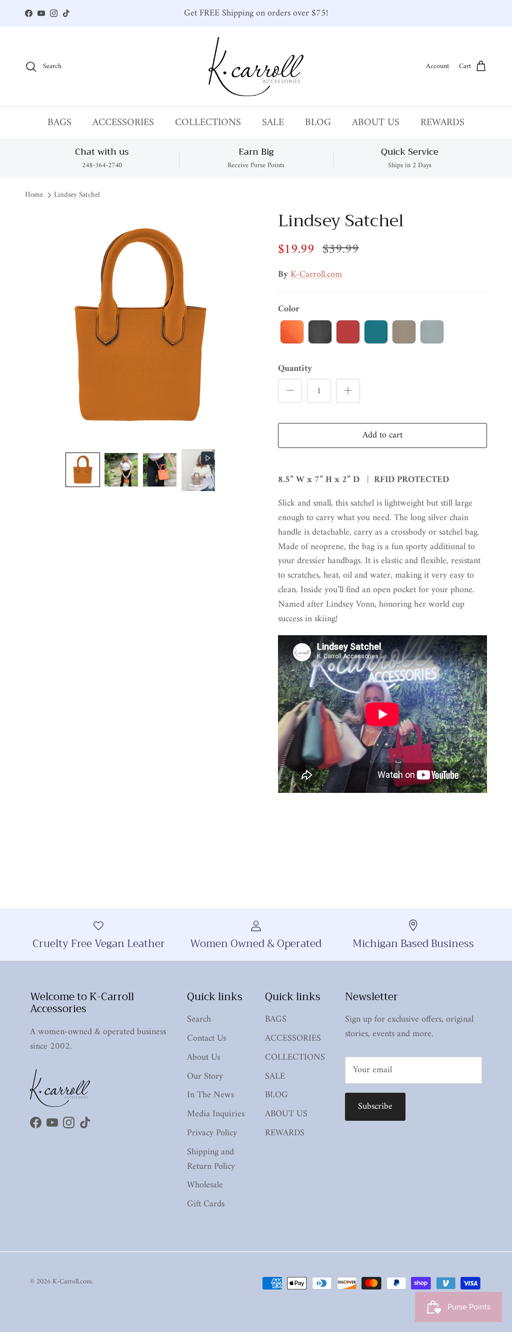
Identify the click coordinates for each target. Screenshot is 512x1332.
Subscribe (375, 1106)
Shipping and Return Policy (211, 1159)
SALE (273, 123)
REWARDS (442, 123)
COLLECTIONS (208, 123)
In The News (210, 1095)
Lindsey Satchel (77, 195)
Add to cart (382, 435)
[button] (83, 470)
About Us (203, 1057)
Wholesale (205, 1185)
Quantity (295, 368)
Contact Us (206, 1038)
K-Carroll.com (316, 274)
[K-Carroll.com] (256, 66)
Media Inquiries (215, 1114)
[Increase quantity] (348, 391)
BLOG (318, 123)
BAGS (60, 123)
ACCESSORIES (123, 123)
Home (34, 195)
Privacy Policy (212, 1133)
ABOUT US (376, 123)
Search (199, 1019)
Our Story (205, 1076)
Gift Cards (205, 1204)
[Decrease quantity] (290, 391)
